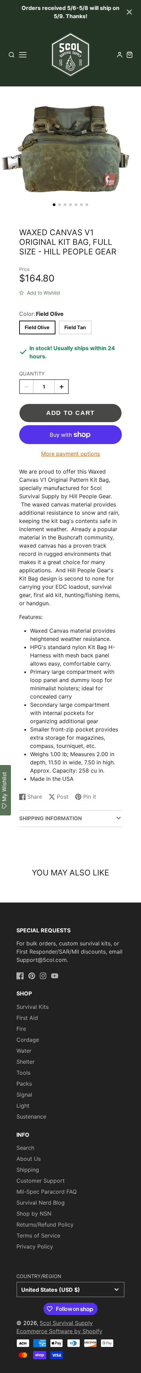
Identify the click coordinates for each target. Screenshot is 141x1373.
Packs (24, 1083)
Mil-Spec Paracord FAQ (46, 1191)
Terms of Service (38, 1235)
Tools (23, 1072)
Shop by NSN (33, 1213)
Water (23, 1050)
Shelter (25, 1061)
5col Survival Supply (66, 1323)
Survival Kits (32, 1006)
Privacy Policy (34, 1246)
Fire (21, 1028)
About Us (28, 1158)
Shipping (27, 1169)
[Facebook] (20, 976)
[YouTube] (55, 976)
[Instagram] (43, 976)
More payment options (70, 453)
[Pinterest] (32, 976)
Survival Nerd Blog (40, 1202)
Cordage (27, 1039)
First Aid (27, 1017)
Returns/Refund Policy (45, 1224)
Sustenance (31, 1116)
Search (25, 1147)
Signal (24, 1094)
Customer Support (40, 1180)
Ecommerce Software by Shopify (59, 1331)
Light (22, 1105)
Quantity (32, 374)
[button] (54, 204)
